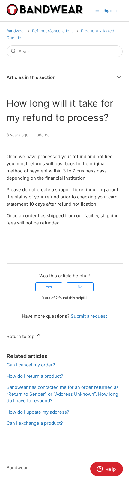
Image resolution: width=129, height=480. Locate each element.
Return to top (21, 336)
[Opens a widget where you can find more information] (106, 469)
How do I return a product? (35, 376)
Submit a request (89, 316)
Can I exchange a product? (35, 423)
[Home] (45, 13)
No (80, 287)
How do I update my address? (38, 412)
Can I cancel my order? (31, 365)
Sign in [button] (110, 10)
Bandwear (16, 30)
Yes (49, 287)
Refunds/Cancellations (53, 30)
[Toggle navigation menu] (97, 10)
